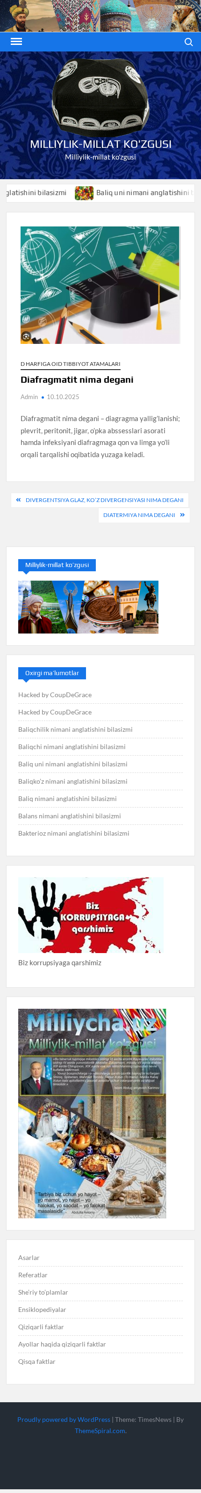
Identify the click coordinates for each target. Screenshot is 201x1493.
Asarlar (29, 1257)
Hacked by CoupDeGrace (55, 695)
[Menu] (15, 41)
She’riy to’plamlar (43, 1292)
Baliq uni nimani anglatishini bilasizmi (137, 193)
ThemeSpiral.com (100, 1431)
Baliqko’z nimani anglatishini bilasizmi (73, 781)
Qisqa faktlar (37, 1361)
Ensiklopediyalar (42, 1309)
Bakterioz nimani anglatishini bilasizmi (73, 833)
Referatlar (33, 1275)
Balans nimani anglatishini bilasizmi (69, 816)
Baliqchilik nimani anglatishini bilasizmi (75, 729)
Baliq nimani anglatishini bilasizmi (67, 798)
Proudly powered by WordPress (63, 1419)
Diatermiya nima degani (139, 514)
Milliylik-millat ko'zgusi (101, 144)
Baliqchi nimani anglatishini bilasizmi (72, 746)
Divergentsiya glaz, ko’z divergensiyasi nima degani (105, 499)
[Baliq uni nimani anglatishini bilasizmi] (64, 192)
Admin (29, 397)
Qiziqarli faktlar (41, 1327)
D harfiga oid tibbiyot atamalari (71, 363)
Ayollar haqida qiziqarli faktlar (62, 1344)
